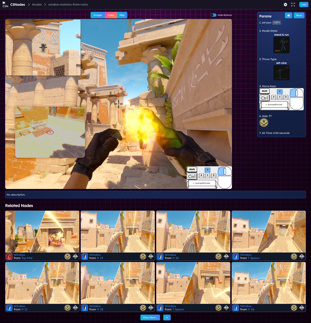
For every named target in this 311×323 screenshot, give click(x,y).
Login (303, 4)
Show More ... (150, 317)
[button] (118, 104)
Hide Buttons (225, 15)
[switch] (213, 15)
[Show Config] (285, 4)
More (299, 15)
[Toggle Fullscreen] (293, 4)
